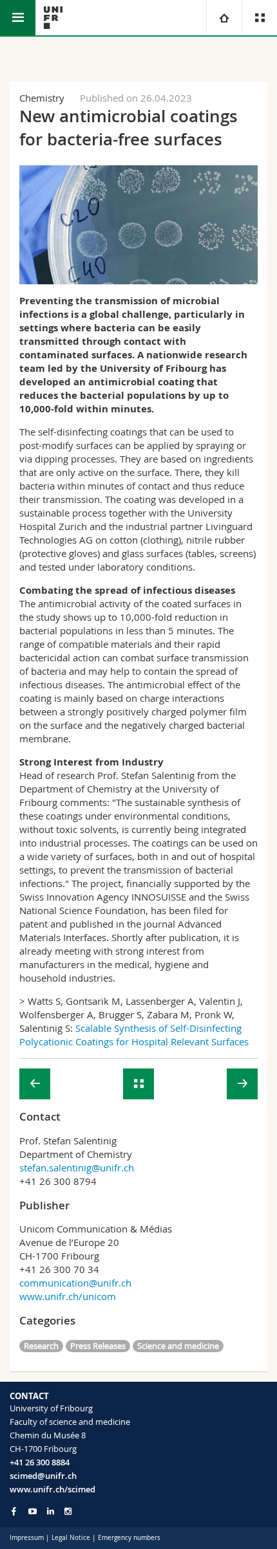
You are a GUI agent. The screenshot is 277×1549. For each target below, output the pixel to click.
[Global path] (224, 17)
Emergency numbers (129, 1538)
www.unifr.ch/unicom (67, 1296)
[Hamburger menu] (17, 17)
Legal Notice (71, 1538)
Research (41, 1346)
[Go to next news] (242, 1083)
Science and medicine (178, 1346)
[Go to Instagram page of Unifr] (68, 1511)
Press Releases (98, 1346)
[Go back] (138, 1083)
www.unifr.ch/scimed (52, 1489)
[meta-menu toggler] (259, 17)
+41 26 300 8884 (40, 1462)
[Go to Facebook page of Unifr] (14, 1511)
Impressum (27, 1538)
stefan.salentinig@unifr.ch (76, 1167)
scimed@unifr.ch (43, 1475)
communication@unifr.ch (75, 1282)
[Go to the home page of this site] (53, 17)
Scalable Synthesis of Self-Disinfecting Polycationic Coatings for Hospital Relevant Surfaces (134, 1035)
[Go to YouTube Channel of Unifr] (32, 1511)
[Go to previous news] (34, 1083)
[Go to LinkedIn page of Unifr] (50, 1511)
